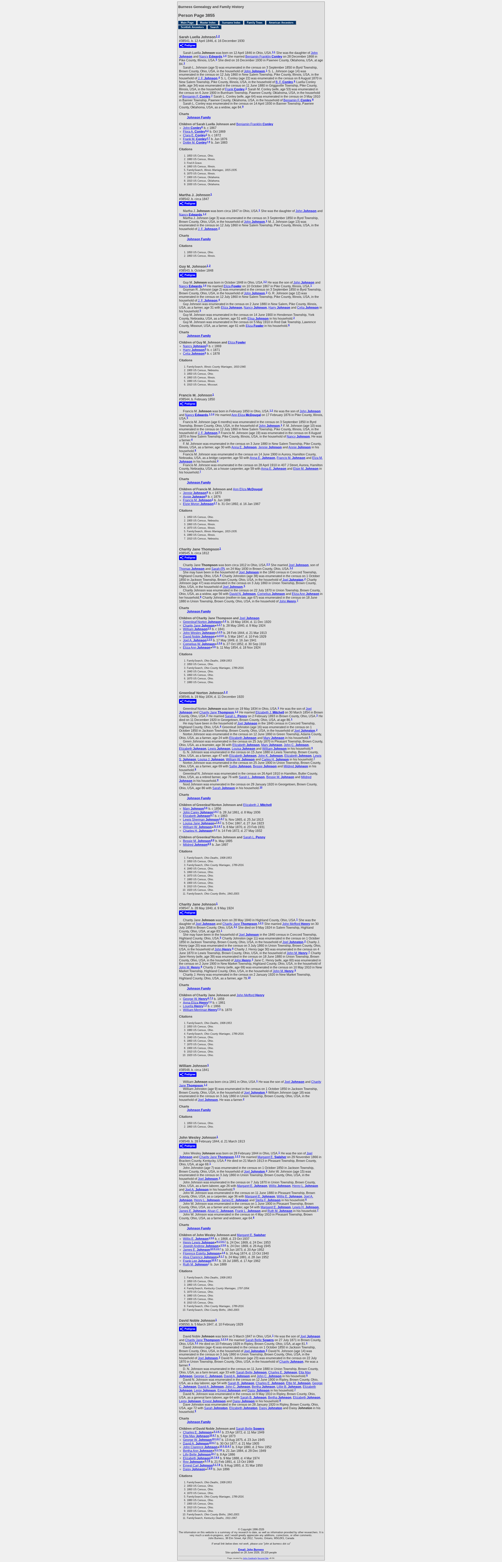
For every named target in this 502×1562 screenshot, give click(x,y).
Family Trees (254, 22)
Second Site (263, 1558)
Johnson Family (199, 117)
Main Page (187, 22)
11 (215, 826)
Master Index (208, 22)
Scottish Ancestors (192, 27)
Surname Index (231, 22)
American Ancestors (281, 22)
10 (261, 787)
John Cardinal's (250, 1558)
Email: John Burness (251, 1549)
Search (214, 27)
